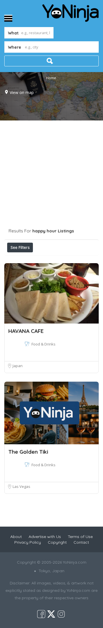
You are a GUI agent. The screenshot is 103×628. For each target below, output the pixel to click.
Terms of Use (80, 536)
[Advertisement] (51, 174)
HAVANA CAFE (25, 331)
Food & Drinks (43, 344)
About (16, 536)
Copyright (57, 542)
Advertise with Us (45, 536)
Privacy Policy (27, 542)
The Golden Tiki (28, 451)
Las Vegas (21, 486)
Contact (81, 542)
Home (51, 77)
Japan (18, 365)
